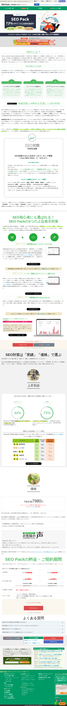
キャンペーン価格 (33, 506)
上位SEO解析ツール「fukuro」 (28, 683)
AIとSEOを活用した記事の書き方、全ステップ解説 (49, 661)
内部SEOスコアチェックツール (28, 677)
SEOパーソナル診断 (56, 8)
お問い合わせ (62, 1)
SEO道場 (23, 694)
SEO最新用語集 (25, 692)
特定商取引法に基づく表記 (44, 677)
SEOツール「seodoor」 (27, 254)
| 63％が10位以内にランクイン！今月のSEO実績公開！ (50, 4)
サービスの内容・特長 (9, 8)
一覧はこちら (61, 648)
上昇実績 (40, 8)
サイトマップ (41, 679)
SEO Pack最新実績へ (33, 463)
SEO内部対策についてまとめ (27, 690)
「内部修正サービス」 (62, 680)
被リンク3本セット (42, 313)
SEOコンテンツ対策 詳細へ (33, 293)
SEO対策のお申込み (23, 344)
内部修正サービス (45, 268)
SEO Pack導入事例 (8, 686)
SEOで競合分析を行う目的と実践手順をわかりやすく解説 (51, 650)
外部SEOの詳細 (8, 681)
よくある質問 (7, 690)
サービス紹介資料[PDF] (9, 698)
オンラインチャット (38, 552)
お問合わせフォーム (50, 552)
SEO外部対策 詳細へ (33, 309)
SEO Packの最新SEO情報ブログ (28, 689)
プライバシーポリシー (43, 675)
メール (36, 612)
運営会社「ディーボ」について (45, 673)
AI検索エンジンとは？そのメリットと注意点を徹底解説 (50, 654)
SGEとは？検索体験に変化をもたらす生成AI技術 (49, 665)
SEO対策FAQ (7, 692)
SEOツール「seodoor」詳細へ (17, 335)
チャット (36, 347)
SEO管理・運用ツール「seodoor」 (28, 685)
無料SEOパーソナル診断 (52, 1)
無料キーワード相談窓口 (40, 1)
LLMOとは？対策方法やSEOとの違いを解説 (48, 658)
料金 (24, 8)
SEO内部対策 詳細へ (33, 264)
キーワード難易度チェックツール (28, 675)
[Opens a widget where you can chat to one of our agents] (62, 703)
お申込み (53, 638)
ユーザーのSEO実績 (8, 684)
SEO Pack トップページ (9, 673)
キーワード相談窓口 (8, 694)
